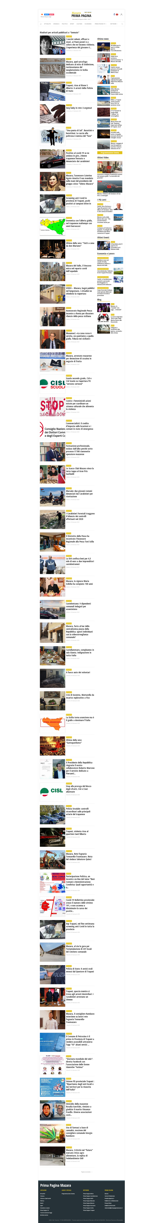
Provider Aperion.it (109, 1198)
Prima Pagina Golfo (88, 1198)
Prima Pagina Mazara (88, 1203)
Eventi (41, 1203)
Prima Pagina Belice (88, 1193)
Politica (64, 24)
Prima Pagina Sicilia (88, 1208)
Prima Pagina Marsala (89, 1201)
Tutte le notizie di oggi (46, 1212)
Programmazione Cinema (68, 1193)
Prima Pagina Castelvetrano (90, 1196)
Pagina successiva (86, 1172)
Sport (72, 24)
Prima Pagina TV (44, 1210)
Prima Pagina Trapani (88, 1210)
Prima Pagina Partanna (89, 1205)
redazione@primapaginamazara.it (114, 1208)
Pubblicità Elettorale (110, 1205)
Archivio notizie (44, 1215)
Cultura (79, 24)
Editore (106, 1193)
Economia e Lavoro (45, 1208)
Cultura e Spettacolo (45, 1198)
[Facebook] (114, 14)
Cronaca (56, 24)
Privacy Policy (108, 1203)
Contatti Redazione (110, 1196)
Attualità (47, 24)
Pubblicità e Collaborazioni (111, 1201)
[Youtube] (117, 14)
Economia (88, 24)
